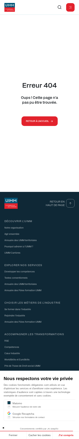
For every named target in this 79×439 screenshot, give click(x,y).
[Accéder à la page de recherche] (59, 7)
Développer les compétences (19, 271)
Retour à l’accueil (37, 121)
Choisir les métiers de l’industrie (32, 302)
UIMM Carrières (12, 252)
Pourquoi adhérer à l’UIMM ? (18, 246)
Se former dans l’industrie (17, 309)
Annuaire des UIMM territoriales (20, 240)
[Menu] (70, 7)
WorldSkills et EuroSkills (17, 359)
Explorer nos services (23, 265)
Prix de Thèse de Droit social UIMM (22, 365)
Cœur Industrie (12, 353)
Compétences (11, 346)
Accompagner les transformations (34, 334)
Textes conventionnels (16, 277)
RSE (6, 340)
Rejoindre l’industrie (14, 315)
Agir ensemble (11, 233)
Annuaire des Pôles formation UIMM (22, 290)
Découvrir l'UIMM (18, 221)
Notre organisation (14, 227)
